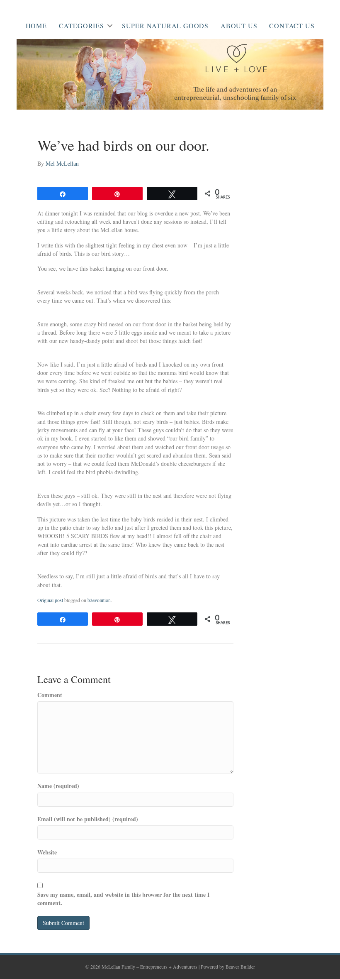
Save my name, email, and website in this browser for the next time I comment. (123, 899)
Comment (49, 695)
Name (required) (58, 786)
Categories (81, 25)
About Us (239, 25)
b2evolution (99, 600)
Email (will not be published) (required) (87, 819)
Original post (50, 600)
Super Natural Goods (165, 25)
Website (47, 852)
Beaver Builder (240, 966)
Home (36, 25)
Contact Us (291, 25)
